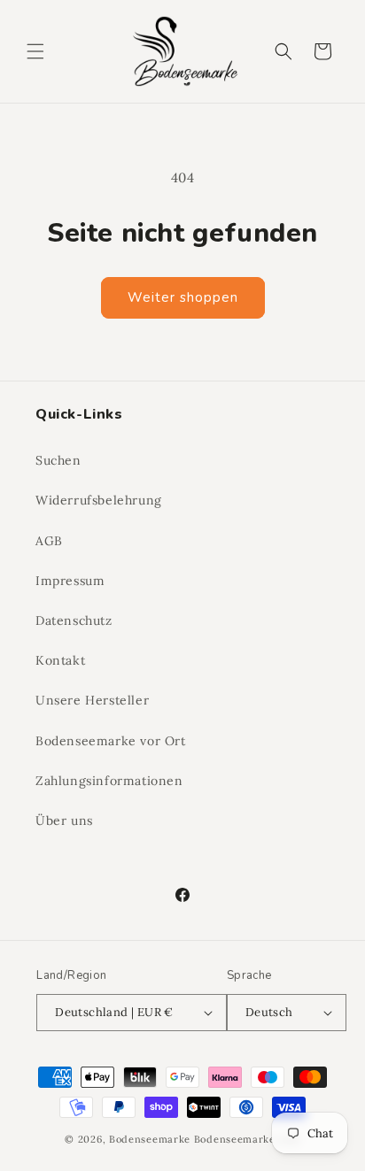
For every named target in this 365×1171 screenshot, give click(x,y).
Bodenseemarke (149, 1139)
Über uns (64, 820)
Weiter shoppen (183, 297)
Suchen (58, 460)
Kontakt (60, 660)
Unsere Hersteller (92, 700)
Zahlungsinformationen (109, 781)
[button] (35, 51)
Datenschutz (74, 620)
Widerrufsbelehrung (98, 500)
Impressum (70, 581)
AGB (49, 541)
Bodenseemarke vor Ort (110, 741)
